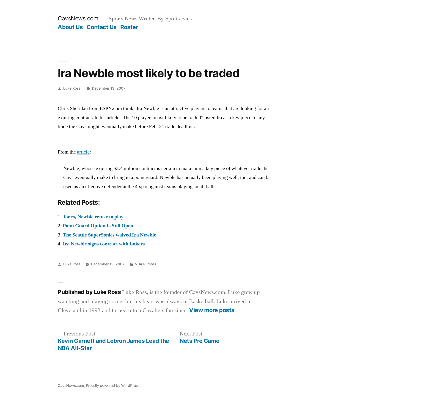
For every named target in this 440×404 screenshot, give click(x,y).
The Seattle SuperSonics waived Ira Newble (109, 235)
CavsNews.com (78, 18)
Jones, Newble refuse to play (93, 217)
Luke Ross (71, 88)
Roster (129, 27)
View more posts (211, 310)
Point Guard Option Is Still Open (98, 226)
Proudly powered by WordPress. (113, 385)
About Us (70, 27)
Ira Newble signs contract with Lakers (104, 244)
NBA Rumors (145, 264)
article (83, 152)
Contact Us (102, 27)
